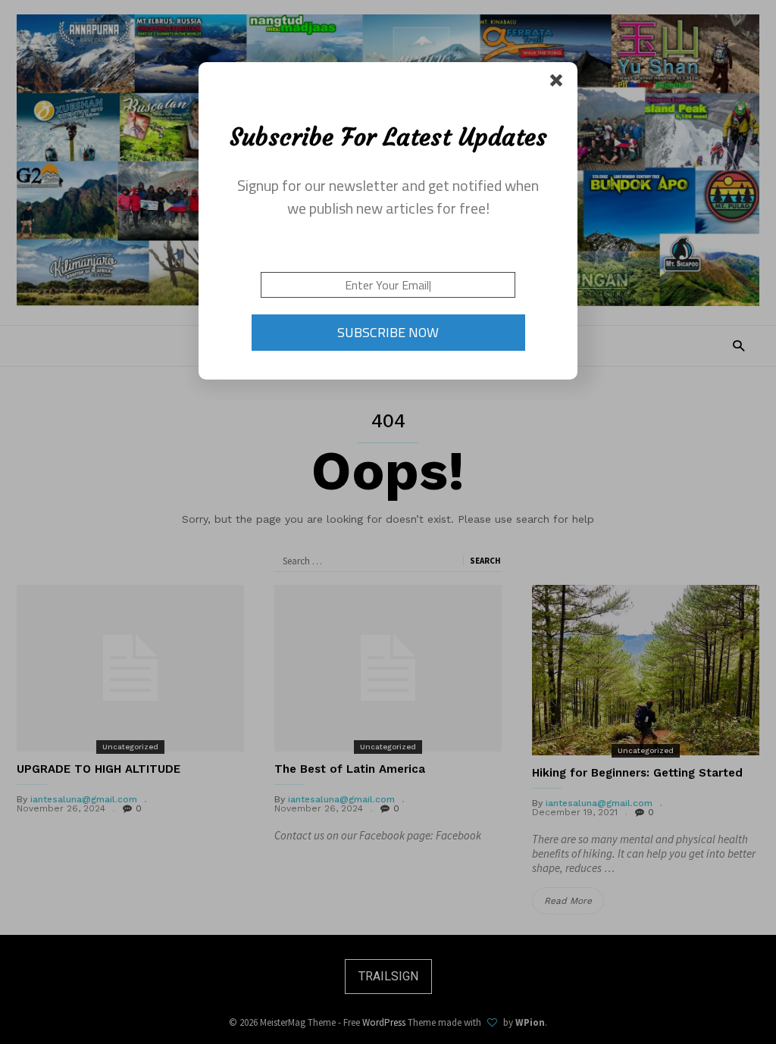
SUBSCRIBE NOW (388, 332)
